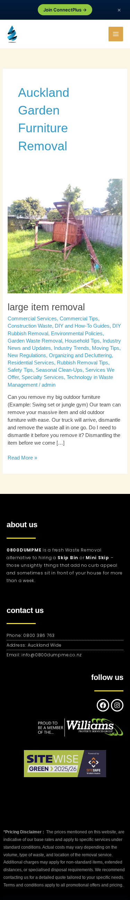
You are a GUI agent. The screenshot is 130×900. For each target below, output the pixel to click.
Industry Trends (71, 348)
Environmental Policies (77, 333)
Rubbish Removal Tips (82, 362)
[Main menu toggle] (116, 34)
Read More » (22, 457)
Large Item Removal (46, 307)
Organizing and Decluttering (80, 355)
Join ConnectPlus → (65, 9)
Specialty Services (42, 377)
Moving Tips (105, 348)
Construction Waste (30, 326)
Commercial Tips (79, 318)
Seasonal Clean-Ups (59, 370)
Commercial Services (32, 318)
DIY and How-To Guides (82, 326)
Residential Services (31, 362)
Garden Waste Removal (35, 341)
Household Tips (82, 341)
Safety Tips (20, 370)
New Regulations (27, 355)
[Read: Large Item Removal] (65, 235)
